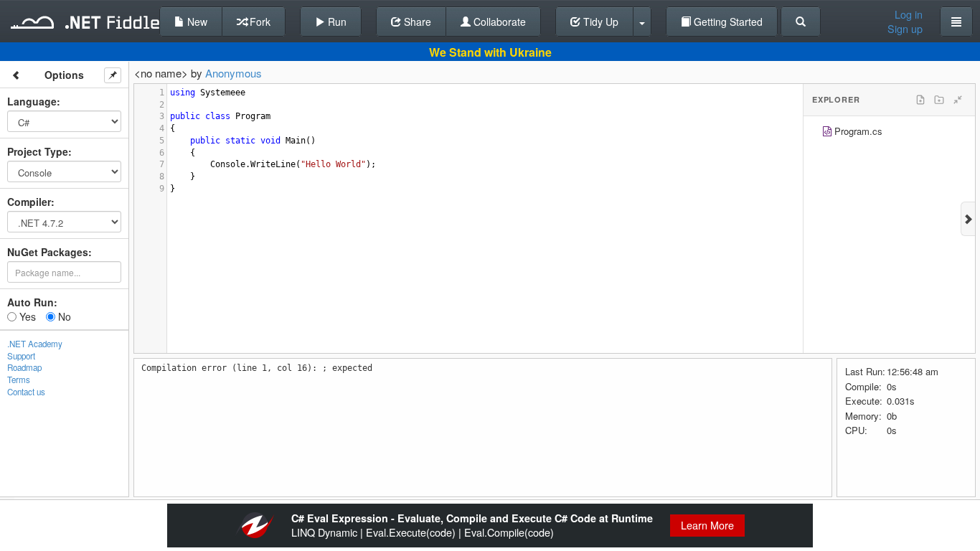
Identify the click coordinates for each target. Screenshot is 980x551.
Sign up (905, 29)
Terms (18, 379)
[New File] (920, 99)
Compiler (29, 201)
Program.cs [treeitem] (858, 131)
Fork (258, 21)
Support (21, 356)
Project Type (37, 151)
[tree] (889, 133)
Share (416, 21)
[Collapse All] (957, 99)
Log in (909, 14)
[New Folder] (939, 99)
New (195, 21)
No (63, 316)
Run (336, 21)
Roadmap (24, 367)
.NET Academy (34, 343)
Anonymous (233, 72)
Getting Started (727, 21)
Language (32, 101)
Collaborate (498, 21)
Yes (26, 316)
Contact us (26, 391)
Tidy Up (599, 21)
